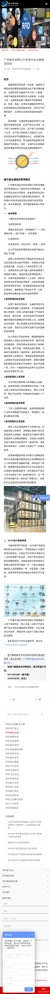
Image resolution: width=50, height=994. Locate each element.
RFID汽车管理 (12, 765)
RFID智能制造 (12, 807)
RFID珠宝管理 (12, 745)
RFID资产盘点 (12, 728)
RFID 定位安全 (12, 774)
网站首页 (5, 50)
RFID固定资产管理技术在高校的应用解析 (25, 854)
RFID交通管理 (12, 770)
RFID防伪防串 (12, 795)
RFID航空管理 (12, 782)
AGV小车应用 (11, 803)
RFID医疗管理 (12, 786)
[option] (25, 28)
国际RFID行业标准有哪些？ (19, 842)
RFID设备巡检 (12, 740)
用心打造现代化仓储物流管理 (27, 687)
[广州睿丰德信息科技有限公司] (9, 4)
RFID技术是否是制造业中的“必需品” (23, 848)
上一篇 (12, 699)
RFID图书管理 (12, 757)
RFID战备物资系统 (14, 749)
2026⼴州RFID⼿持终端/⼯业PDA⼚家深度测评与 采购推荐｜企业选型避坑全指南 (24, 825)
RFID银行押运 (12, 791)
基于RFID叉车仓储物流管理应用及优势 (24, 860)
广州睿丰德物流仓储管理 (15, 645)
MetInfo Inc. (42, 980)
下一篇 (38, 699)
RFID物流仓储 (33, 50)
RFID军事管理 (12, 778)
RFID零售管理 (12, 753)
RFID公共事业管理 (14, 799)
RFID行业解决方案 (18, 50)
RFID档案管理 (12, 736)
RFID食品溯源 (12, 761)
